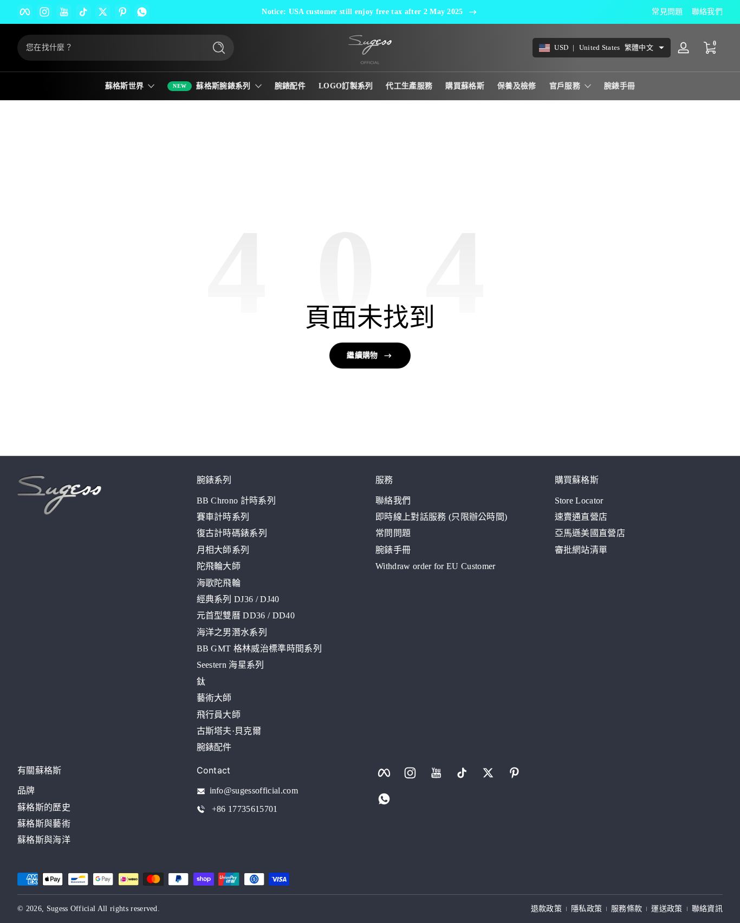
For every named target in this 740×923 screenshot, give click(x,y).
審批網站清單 (581, 549)
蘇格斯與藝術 (43, 823)
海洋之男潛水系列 (232, 631)
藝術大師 (214, 697)
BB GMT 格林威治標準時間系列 (259, 648)
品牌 (26, 791)
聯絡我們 (707, 12)
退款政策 (546, 909)
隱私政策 (586, 909)
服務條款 (626, 909)
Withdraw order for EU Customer (435, 566)
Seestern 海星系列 (230, 664)
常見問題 (667, 12)
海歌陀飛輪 (219, 582)
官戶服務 (564, 86)
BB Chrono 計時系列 (236, 500)
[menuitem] (281, 500)
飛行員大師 (219, 714)
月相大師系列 (223, 549)
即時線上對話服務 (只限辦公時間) (441, 516)
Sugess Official (71, 909)
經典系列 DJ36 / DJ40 (238, 598)
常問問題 (393, 533)
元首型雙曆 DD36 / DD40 (246, 615)
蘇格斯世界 (124, 86)
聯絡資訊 (707, 909)
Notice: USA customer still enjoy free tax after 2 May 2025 (362, 12)
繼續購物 (362, 355)
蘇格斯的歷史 (43, 807)
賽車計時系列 (223, 516)
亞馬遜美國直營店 (590, 533)
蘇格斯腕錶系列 (223, 86)
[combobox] (108, 48)
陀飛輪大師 (219, 566)
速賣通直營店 (581, 516)
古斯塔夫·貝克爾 (229, 730)
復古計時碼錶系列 (232, 533)
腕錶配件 (214, 747)
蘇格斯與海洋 (43, 840)
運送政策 (666, 909)
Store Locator (579, 500)
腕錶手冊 (393, 549)
